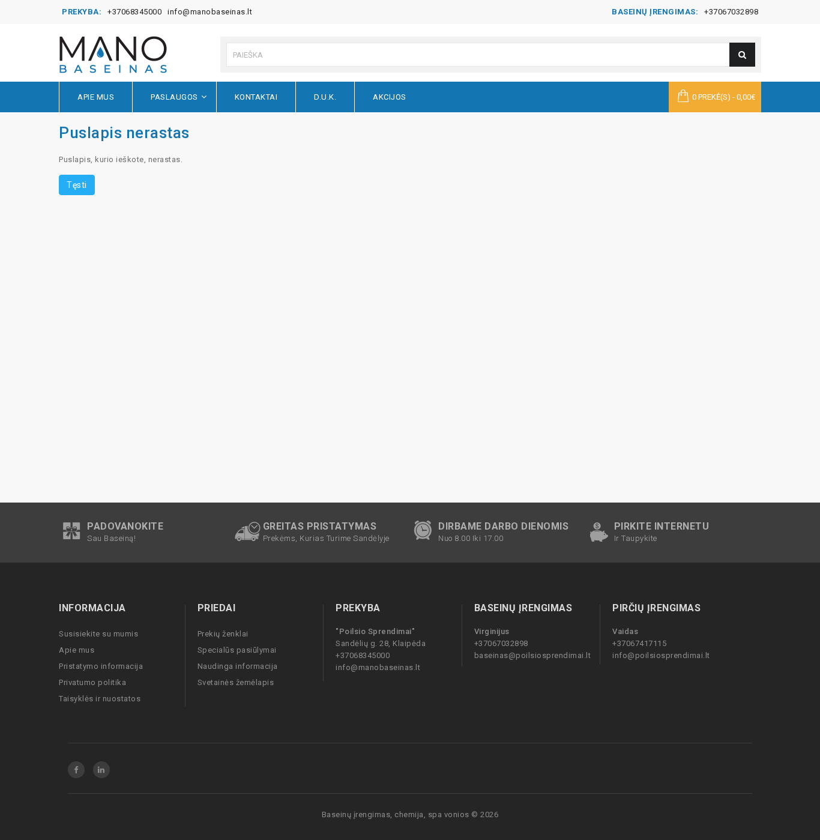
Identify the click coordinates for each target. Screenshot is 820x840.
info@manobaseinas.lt (209, 11)
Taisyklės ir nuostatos (99, 698)
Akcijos (389, 96)
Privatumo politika (92, 682)
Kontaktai (256, 96)
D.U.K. (325, 96)
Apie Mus (95, 96)
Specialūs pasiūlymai (237, 649)
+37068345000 (134, 11)
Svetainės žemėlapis (235, 682)
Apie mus (76, 649)
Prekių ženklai (223, 633)
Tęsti (77, 185)
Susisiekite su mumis (98, 633)
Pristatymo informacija (101, 666)
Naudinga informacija (237, 666)
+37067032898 (731, 11)
